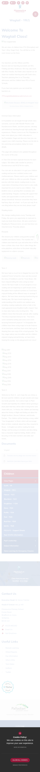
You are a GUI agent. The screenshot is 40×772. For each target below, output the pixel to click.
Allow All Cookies (20, 760)
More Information (20, 747)
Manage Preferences (20, 765)
